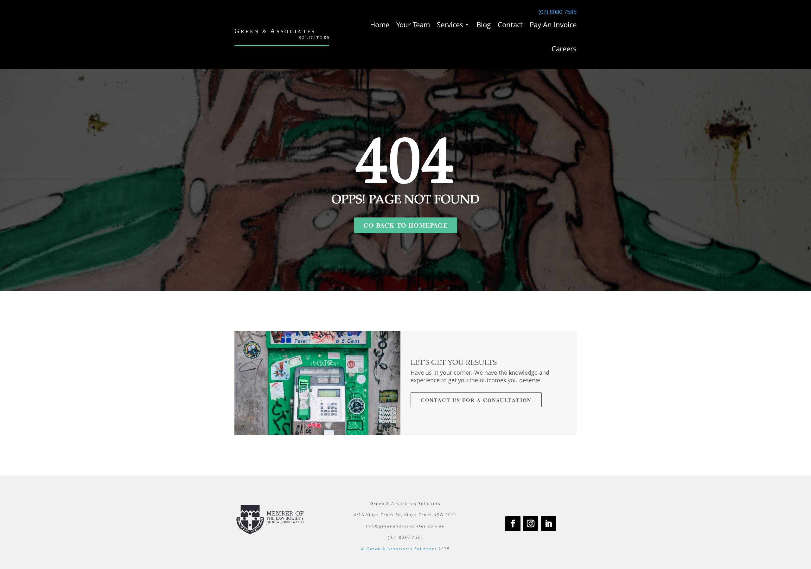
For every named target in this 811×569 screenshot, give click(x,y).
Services (450, 24)
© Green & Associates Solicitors (399, 549)
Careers (564, 48)
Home (379, 24)
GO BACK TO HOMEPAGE (405, 225)
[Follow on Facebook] (512, 523)
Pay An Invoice (553, 24)
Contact (510, 24)
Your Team (413, 24)
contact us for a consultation (476, 400)
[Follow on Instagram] (530, 523)
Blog (483, 24)
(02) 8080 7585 (558, 12)
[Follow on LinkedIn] (548, 523)
